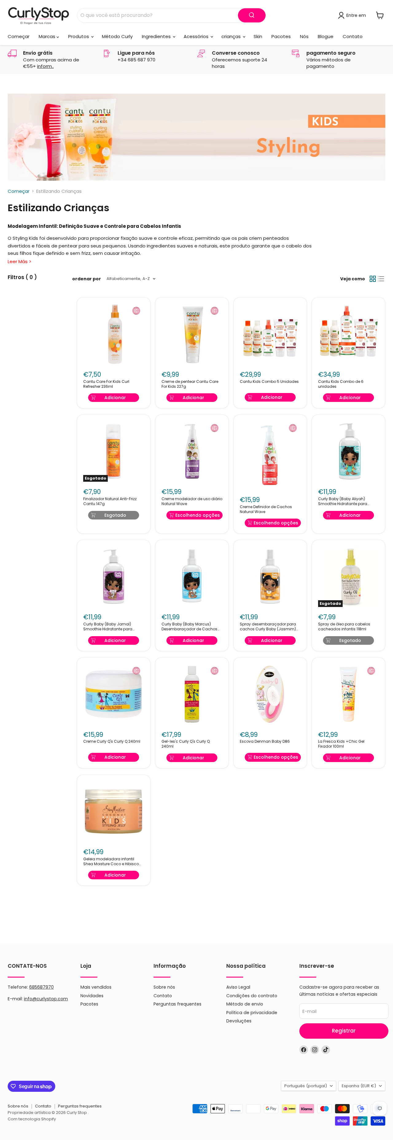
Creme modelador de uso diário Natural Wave (191, 501)
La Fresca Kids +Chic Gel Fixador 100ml (341, 744)
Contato (353, 36)
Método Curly (117, 36)
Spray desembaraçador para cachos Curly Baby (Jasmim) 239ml (268, 627)
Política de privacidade (251, 1013)
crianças (231, 36)
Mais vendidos (95, 987)
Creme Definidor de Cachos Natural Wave (266, 509)
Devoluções (238, 1021)
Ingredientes (157, 36)
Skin (258, 36)
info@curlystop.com (46, 999)
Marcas (47, 36)
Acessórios (197, 36)
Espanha (359, 1086)
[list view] (381, 278)
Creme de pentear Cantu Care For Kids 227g (189, 384)
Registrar (344, 1030)
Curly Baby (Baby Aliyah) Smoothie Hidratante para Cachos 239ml (342, 501)
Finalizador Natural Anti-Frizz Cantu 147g (110, 501)
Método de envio (244, 1004)
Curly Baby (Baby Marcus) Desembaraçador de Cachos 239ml (189, 627)
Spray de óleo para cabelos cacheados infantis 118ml (344, 627)
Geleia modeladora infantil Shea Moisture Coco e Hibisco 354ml (111, 861)
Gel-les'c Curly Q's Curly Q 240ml (185, 744)
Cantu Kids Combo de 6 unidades (341, 384)
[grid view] (372, 278)
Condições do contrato (251, 996)
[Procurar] (252, 15)
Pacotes (281, 36)
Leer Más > (19, 261)
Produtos (79, 36)
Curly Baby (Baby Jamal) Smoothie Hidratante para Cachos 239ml (107, 627)
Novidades (91, 996)
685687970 (41, 987)
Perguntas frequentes (177, 1004)
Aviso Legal (238, 987)
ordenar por (86, 278)
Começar (18, 36)
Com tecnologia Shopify (32, 1119)
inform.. (45, 66)
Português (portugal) (305, 1086)
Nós (304, 36)
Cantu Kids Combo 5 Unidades (269, 381)
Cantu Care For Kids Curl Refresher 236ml (106, 384)
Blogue (325, 36)
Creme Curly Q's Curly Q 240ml (111, 741)
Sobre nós (164, 987)
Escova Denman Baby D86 (265, 741)
